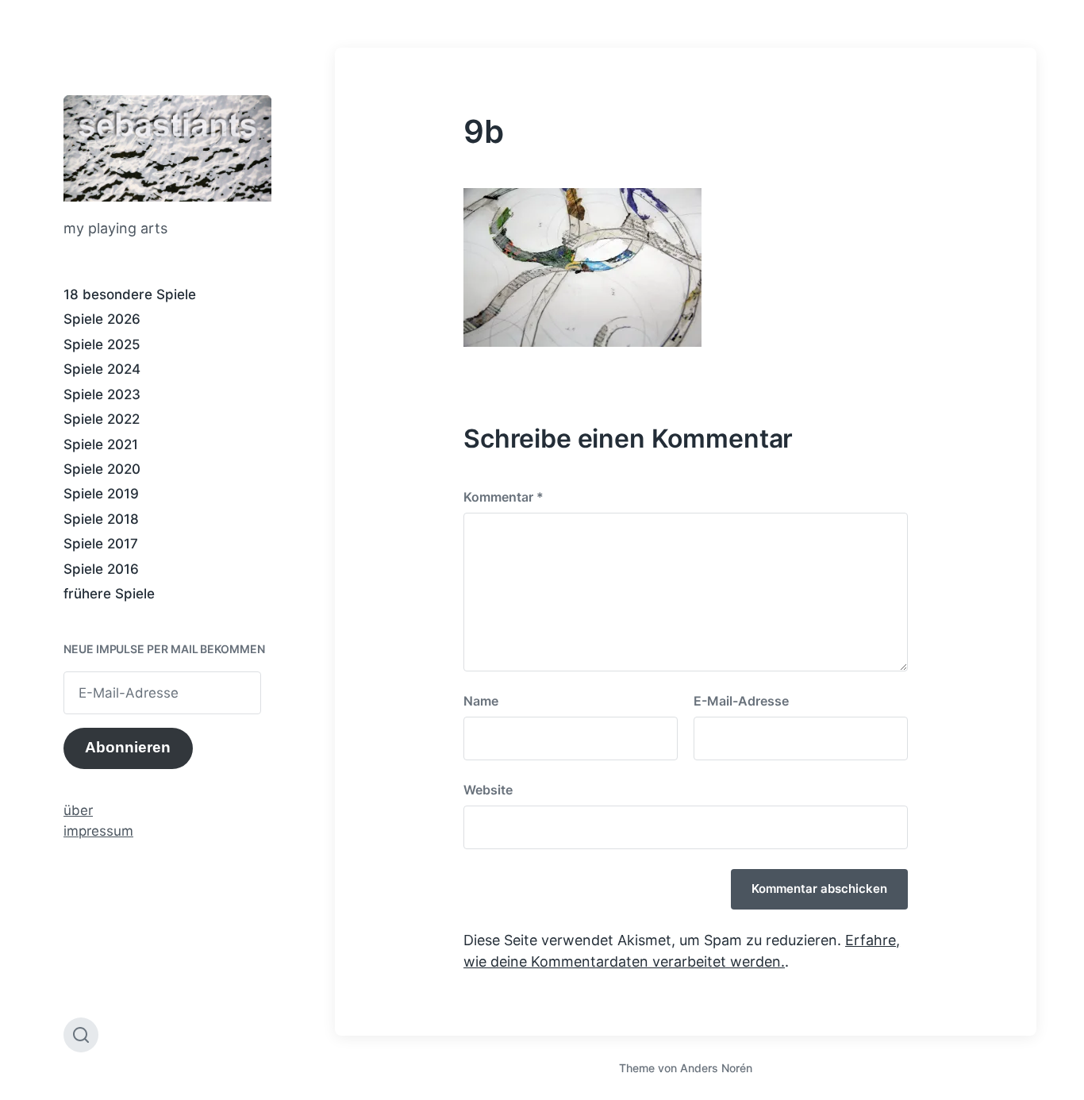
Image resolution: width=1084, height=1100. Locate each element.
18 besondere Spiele (129, 294)
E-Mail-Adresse (741, 701)
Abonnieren (128, 747)
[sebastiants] (167, 148)
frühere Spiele (109, 594)
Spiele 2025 (101, 344)
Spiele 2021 (100, 444)
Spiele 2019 (101, 494)
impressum (98, 831)
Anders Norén (716, 1068)
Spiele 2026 (101, 319)
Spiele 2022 (101, 419)
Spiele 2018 (101, 519)
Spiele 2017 (100, 544)
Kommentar (503, 497)
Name (480, 701)
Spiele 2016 (101, 569)
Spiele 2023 (101, 394)
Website (488, 790)
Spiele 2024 (101, 369)
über (78, 810)
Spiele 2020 (101, 469)
